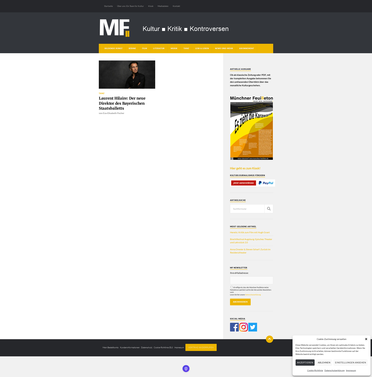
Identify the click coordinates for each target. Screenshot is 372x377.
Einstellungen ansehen (350, 362)
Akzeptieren (305, 362)
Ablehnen (324, 362)
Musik (174, 48)
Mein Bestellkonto (111, 347)
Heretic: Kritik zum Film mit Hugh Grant (250, 232)
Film (144, 48)
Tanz (186, 48)
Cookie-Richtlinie (315, 370)
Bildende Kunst (114, 48)
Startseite (108, 6)
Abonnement (246, 48)
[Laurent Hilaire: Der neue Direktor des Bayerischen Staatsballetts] (127, 74)
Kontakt (176, 6)
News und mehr (224, 48)
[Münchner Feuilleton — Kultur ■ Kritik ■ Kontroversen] (186, 27)
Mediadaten (163, 6)
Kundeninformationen (130, 347)
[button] (366, 339)
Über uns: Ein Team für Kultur (130, 6)
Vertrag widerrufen (201, 347)
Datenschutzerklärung (334, 370)
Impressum (351, 370)
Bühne (132, 48)
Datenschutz (146, 347)
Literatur (159, 48)
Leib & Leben (202, 48)
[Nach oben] (269, 339)
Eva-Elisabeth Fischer (113, 113)
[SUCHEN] (268, 208)
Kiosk (150, 6)
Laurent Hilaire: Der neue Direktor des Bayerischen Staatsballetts (122, 103)
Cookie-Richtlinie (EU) (163, 347)
